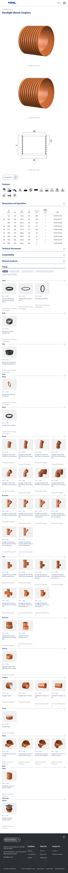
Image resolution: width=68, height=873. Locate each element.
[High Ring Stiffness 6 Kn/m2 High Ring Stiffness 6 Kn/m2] (4, 195)
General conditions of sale (28, 869)
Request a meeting (57, 854)
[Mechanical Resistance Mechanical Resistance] (57, 190)
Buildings (30, 851)
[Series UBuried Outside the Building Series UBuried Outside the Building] (9, 190)
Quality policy (43, 858)
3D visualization (8, 177)
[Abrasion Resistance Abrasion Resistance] (47, 190)
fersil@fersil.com (8, 857)
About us (42, 851)
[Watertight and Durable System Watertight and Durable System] (9, 195)
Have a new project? (10, 840)
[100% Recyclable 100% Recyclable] (15, 195)
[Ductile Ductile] (25, 190)
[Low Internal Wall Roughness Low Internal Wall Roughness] (15, 190)
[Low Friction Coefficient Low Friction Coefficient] (20, 190)
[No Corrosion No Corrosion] (41, 190)
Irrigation (30, 858)
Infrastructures (31, 854)
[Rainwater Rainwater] (4, 190)
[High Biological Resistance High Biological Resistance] (52, 190)
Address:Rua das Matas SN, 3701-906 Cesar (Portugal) (14, 847)
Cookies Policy (49, 869)
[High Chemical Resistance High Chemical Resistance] (63, 190)
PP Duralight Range (7, 9)
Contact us (55, 851)
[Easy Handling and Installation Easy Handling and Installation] (31, 190)
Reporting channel (60, 869)
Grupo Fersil (43, 854)
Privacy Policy (40, 869)
